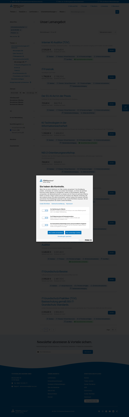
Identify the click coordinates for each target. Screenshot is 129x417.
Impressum (69, 203)
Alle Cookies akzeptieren (56, 232)
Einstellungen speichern (64, 236)
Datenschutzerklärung (58, 203)
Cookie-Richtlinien (45, 203)
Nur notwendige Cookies (73, 232)
